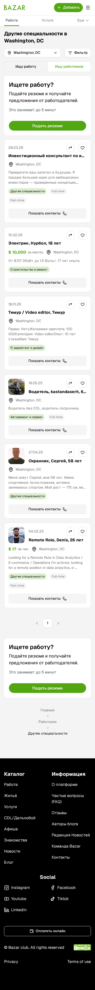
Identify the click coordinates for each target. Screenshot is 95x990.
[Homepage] (14, 7)
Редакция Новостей (71, 835)
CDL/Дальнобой (19, 817)
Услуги (47, 20)
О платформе (65, 784)
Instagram (20, 887)
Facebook (66, 887)
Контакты (61, 857)
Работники (47, 721)
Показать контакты (44, 213)
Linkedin (19, 909)
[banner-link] (47, 105)
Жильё (10, 795)
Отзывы (59, 812)
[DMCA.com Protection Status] (82, 947)
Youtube (18, 898)
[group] (47, 66)
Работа (12, 20)
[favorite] (83, 148)
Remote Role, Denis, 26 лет (56, 540)
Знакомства (15, 840)
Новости (12, 851)
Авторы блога (65, 824)
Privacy (11, 961)
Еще (80, 20)
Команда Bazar (66, 846)
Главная (47, 710)
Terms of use (79, 961)
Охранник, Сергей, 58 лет (55, 461)
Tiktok (63, 898)
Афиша (11, 829)
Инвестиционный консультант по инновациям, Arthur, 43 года (47, 158)
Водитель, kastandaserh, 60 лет (57, 394)
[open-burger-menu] (88, 7)
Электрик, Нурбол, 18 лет (34, 243)
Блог (8, 862)
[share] (70, 148)
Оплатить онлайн (50, 931)
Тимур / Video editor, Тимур (36, 312)
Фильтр (81, 52)
